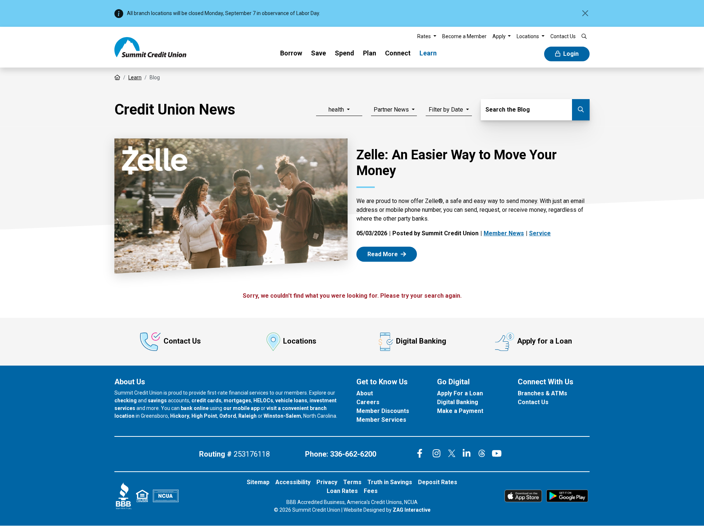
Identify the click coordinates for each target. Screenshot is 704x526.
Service (540, 233)
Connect (398, 53)
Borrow (291, 53)
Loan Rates (342, 490)
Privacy (326, 482)
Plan (369, 53)
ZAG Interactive (411, 510)
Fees (371, 490)
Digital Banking (421, 341)
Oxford (227, 416)
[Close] (585, 13)
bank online (195, 408)
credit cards (206, 400)
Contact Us (182, 341)
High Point (204, 416)
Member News (504, 233)
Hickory (179, 416)
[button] (426, 36)
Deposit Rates (437, 482)
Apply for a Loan (544, 341)
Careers (368, 402)
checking (125, 400)
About (364, 393)
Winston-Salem (282, 416)
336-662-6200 (353, 454)
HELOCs (263, 400)
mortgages (237, 400)
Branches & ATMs (542, 393)
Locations (299, 341)
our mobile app (241, 408)
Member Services (381, 419)
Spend (344, 53)
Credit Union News (174, 109)
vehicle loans (291, 400)
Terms (352, 482)
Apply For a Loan (460, 393)
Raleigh (247, 416)
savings (157, 400)
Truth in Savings (389, 482)
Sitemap (258, 482)
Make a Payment (460, 410)
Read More (391, 254)
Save (318, 53)
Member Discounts (382, 410)
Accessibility (293, 482)
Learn (428, 53)
